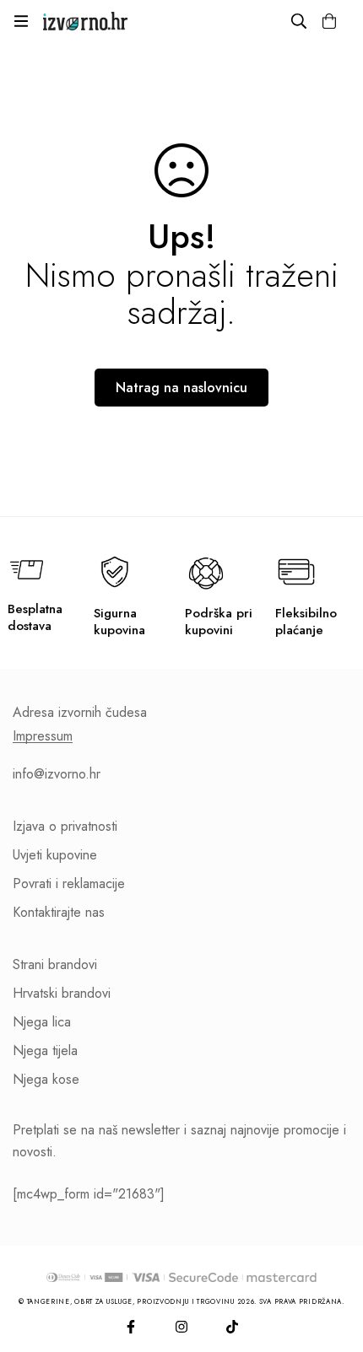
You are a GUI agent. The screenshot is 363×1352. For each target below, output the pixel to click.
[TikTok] (232, 1326)
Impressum (43, 736)
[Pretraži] (299, 21)
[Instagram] (181, 1326)
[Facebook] (131, 1326)
